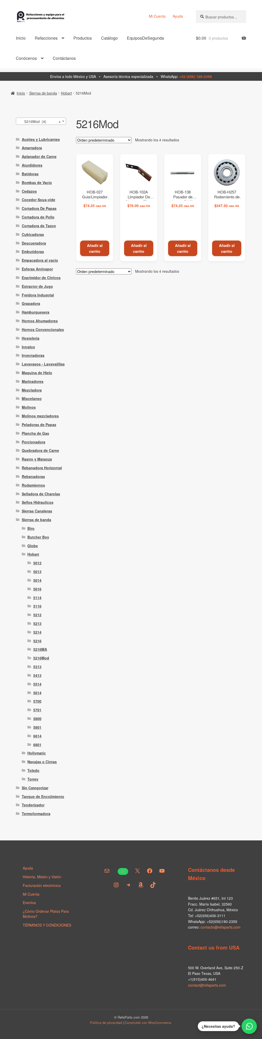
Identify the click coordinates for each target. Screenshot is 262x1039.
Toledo (33, 770)
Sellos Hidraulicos (37, 502)
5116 (37, 606)
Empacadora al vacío (40, 260)
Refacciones (46, 38)
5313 (37, 666)
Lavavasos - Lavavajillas (43, 364)
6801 (37, 744)
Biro (31, 528)
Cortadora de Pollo (38, 217)
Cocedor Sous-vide (38, 199)
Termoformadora (36, 813)
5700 (37, 701)
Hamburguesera (35, 312)
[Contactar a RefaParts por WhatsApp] (249, 1026)
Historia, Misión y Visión (42, 876)
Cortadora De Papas (39, 208)
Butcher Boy (38, 537)
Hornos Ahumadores (40, 320)
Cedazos (29, 191)
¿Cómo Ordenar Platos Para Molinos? (46, 914)
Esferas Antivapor (37, 268)
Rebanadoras (33, 476)
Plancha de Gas (35, 433)
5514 (37, 684)
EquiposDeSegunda (145, 38)
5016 (37, 588)
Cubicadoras (33, 234)
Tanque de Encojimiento (43, 796)
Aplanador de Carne (39, 156)
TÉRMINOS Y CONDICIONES (47, 925)
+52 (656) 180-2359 (195, 76)
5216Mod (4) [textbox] (39, 121)
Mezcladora (32, 390)
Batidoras (30, 173)
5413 (37, 675)
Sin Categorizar (35, 787)
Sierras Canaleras (37, 510)
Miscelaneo (32, 398)
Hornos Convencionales (43, 329)
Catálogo (109, 38)
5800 (37, 718)
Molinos (29, 407)
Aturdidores (32, 165)
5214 (37, 632)
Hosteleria (30, 338)
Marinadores (32, 381)
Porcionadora (33, 441)
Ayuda (178, 16)
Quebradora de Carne (40, 450)
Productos (82, 38)
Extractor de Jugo (37, 286)
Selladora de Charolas (41, 493)
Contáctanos (64, 58)
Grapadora (31, 303)
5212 (37, 614)
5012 (37, 562)
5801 (37, 727)
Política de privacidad (106, 1022)
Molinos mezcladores (40, 415)
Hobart (66, 93)
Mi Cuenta (157, 16)
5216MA (40, 649)
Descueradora (34, 243)
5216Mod (41, 657)
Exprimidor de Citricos (41, 277)
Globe (32, 545)
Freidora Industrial (38, 295)
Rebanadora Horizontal (42, 467)
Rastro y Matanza (37, 459)
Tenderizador (33, 804)
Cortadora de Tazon (39, 225)
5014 (37, 580)
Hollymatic (36, 753)
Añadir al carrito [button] (95, 248)
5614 (37, 692)
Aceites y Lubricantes (41, 139)
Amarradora (32, 147)
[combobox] (41, 121)
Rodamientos (33, 485)
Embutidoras (33, 251)
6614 (37, 735)
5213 (37, 623)
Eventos (29, 902)
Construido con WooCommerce (148, 1022)
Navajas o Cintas (42, 761)
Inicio (21, 38)
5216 (37, 640)
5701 (37, 709)
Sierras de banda (43, 93)
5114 (37, 597)
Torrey (32, 779)
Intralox (28, 346)
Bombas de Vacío (37, 182)
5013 (37, 571)
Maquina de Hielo (37, 372)
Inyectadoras (33, 355)
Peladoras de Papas (39, 424)
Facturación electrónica (42, 885)
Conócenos (26, 58)
